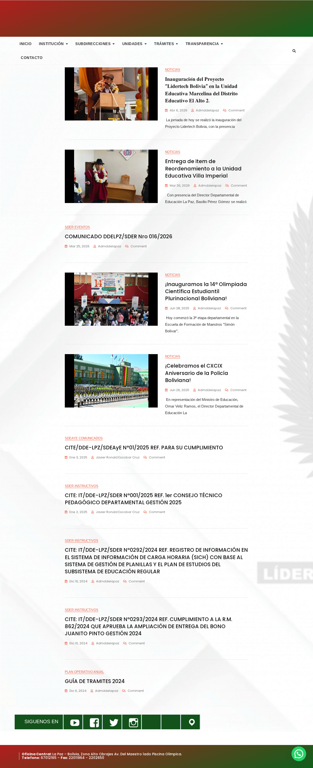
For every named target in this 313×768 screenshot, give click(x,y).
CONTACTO (32, 58)
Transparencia (202, 44)
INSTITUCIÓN (51, 44)
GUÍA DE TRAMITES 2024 (95, 681)
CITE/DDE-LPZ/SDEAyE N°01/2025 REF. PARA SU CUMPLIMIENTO (144, 447)
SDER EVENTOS (77, 227)
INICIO (26, 44)
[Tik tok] (151, 722)
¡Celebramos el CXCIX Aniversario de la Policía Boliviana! (196, 373)
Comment (236, 110)
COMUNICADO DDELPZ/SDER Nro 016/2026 (118, 236)
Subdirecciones (93, 44)
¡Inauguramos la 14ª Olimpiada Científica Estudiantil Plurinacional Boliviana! (206, 291)
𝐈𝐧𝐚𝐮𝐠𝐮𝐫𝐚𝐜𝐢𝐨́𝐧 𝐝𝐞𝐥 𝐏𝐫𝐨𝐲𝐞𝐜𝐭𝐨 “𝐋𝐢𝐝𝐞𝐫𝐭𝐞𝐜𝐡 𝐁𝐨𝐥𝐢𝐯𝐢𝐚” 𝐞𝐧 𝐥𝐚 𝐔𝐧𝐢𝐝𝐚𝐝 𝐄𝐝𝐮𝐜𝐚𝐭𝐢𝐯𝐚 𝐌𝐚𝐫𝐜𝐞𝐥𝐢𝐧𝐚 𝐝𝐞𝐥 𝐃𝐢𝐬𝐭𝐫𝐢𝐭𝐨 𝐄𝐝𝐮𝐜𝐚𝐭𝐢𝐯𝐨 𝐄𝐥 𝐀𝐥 (201, 89)
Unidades (132, 44)
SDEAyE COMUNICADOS (84, 438)
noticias (172, 70)
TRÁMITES (164, 44)
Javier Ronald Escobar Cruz (118, 457)
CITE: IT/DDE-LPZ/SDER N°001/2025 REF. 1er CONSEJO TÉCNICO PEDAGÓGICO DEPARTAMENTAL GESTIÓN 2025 (143, 499)
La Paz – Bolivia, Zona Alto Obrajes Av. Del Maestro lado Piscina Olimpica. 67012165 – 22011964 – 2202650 (102, 756)
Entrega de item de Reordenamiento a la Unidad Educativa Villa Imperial (203, 168)
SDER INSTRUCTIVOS (81, 486)
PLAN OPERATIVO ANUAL (84, 672)
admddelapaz (207, 110)
